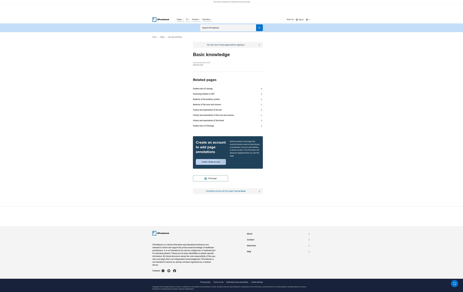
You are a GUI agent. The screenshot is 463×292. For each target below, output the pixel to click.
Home (154, 37)
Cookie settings (257, 282)
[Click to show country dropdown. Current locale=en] (308, 19)
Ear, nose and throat (175, 37)
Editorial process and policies (237, 282)
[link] (163, 270)
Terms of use (218, 282)
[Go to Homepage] (160, 19)
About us (290, 19)
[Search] (259, 27)
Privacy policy (205, 282)
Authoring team (198, 65)
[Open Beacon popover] (454, 283)
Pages (162, 37)
